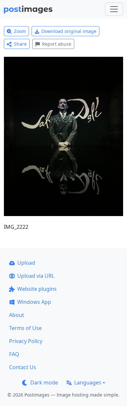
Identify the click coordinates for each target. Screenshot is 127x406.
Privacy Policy (25, 341)
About (16, 315)
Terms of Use (25, 328)
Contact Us (22, 367)
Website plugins (37, 288)
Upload (26, 262)
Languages (87, 382)
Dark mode (44, 382)
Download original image (68, 31)
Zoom (20, 31)
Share (20, 44)
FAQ (14, 354)
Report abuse (56, 44)
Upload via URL (35, 275)
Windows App (34, 301)
